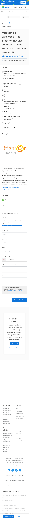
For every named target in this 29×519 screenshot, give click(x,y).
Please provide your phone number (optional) (13, 256)
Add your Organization (6, 440)
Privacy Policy (11, 290)
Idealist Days (6, 424)
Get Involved (4, 12)
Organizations (7, 417)
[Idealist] (5, 7)
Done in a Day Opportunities (7, 413)
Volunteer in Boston (7, 498)
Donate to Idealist (20, 441)
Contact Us (19, 436)
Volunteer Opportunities (7, 409)
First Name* (5, 231)
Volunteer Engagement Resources (6, 445)
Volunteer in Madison (20, 508)
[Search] (25, 7)
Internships (19, 411)
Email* (3, 247)
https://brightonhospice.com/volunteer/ (12, 225)
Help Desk (18, 438)
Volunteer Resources (6, 420)
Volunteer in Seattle (7, 495)
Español (14, 475)
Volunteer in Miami (7, 511)
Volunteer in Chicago (7, 508)
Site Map (21, 480)
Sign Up (21, 7)
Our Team (18, 433)
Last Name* (5, 239)
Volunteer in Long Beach (8, 513)
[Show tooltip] (9, 23)
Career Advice (19, 418)
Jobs (17, 409)
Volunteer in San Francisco (9, 500)
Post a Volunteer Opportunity (7, 436)
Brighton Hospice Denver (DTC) (12, 56)
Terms (6, 480)
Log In (15, 7)
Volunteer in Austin (19, 503)
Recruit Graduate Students (7, 450)
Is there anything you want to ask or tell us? (12, 265)
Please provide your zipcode (9, 276)
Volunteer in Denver (7, 503)
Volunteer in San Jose (20, 495)
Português (20, 475)
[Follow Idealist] (9, 470)
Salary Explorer (20, 416)
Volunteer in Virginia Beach (9, 505)
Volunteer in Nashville (19, 511)
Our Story (18, 431)
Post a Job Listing (8, 433)
